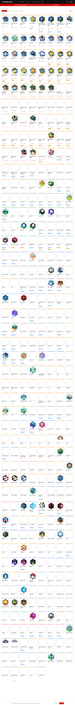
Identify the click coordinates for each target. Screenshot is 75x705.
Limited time (10, 10)
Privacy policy (37, 703)
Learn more (56, 4)
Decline (56, 703)
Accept (61, 703)
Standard (16, 10)
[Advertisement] (37, 690)
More (21, 10)
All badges (4, 10)
